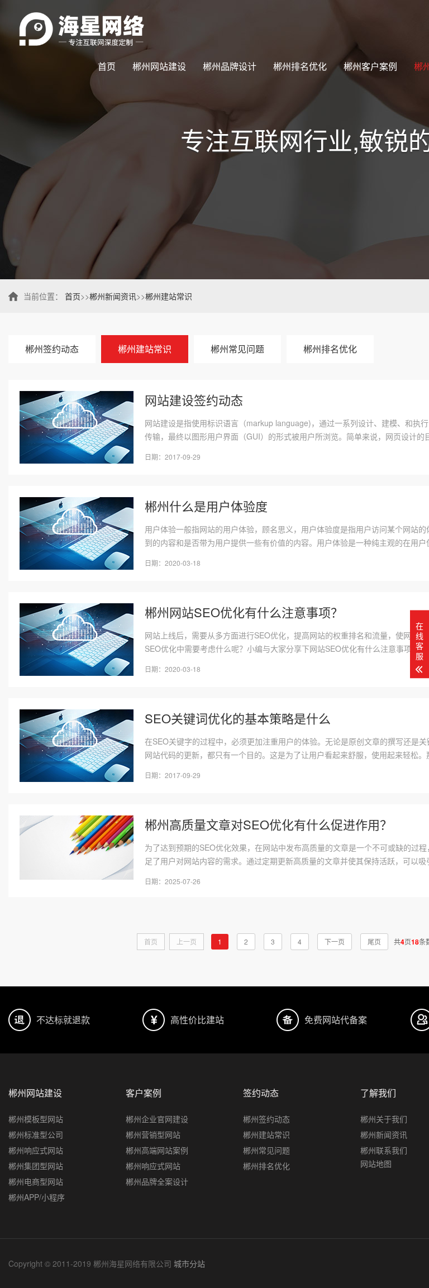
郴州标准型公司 (35, 1134)
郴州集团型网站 (35, 1165)
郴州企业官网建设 (157, 1118)
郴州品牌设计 (229, 66)
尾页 (374, 941)
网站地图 (376, 1163)
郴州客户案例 (370, 66)
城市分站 (189, 1263)
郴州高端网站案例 (157, 1150)
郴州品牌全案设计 (157, 1181)
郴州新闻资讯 (112, 296)
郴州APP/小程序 (36, 1197)
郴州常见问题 (237, 348)
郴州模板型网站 (35, 1118)
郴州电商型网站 (35, 1181)
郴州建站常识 (168, 296)
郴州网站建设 (159, 66)
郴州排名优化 (300, 66)
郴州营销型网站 (153, 1134)
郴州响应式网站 (35, 1150)
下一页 (335, 941)
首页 (107, 66)
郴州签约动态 (52, 348)
